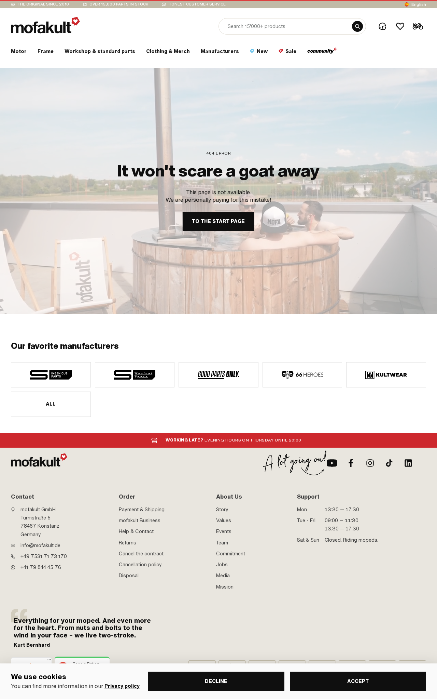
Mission (225, 586)
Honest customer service (197, 4)
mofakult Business (139, 520)
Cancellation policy (140, 564)
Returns (127, 542)
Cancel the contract (141, 553)
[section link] (322, 52)
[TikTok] (389, 463)
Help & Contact (136, 531)
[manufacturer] (51, 374)
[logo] (45, 25)
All (51, 403)
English (418, 4)
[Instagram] (370, 463)
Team (222, 542)
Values (223, 520)
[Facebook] (351, 463)
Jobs (222, 564)
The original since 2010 (43, 4)
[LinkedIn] (408, 463)
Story (222, 509)
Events (223, 531)
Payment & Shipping (142, 509)
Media (223, 575)
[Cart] (418, 26)
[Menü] (49, 661)
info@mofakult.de (40, 545)
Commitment (230, 553)
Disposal (129, 575)
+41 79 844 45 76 (40, 567)
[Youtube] (332, 463)
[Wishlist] (400, 26)
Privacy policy (122, 686)
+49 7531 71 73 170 (43, 556)
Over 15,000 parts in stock (118, 4)
